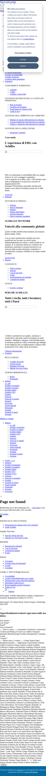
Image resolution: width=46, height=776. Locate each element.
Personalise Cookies (23, 53)
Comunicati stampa (17, 279)
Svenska (8, 489)
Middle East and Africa (19, 368)
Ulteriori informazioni (13, 351)
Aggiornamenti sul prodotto (20, 277)
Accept (23, 59)
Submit (3, 765)
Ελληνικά (8, 491)
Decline (23, 66)
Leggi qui (8, 195)
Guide (12, 275)
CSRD (12, 92)
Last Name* (4, 623)
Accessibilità (10, 576)
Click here (36, 508)
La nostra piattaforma (13, 73)
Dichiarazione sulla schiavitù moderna (19, 581)
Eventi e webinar (16, 288)
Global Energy (15, 364)
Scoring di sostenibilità (13, 75)
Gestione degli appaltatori (15, 79)
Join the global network (14, 536)
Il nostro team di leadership (15, 563)
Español (8, 480)
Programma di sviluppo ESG (21, 109)
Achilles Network (17, 362)
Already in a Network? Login (16, 538)
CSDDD (13, 90)
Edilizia (13, 210)
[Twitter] (1, 517)
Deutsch (8, 463)
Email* (3, 625)
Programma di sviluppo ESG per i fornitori (21, 525)
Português (9, 487)
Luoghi (8, 566)
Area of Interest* (6, 627)
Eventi (7, 553)
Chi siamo (9, 561)
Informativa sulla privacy (14, 583)
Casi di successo (16, 273)
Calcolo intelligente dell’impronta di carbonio (27, 122)
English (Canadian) (12, 467)
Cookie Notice (28, 39)
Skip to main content (8, 2)
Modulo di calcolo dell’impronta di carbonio (27, 120)
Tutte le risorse (15, 268)
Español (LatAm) (11, 483)
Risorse (8, 260)
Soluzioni (8, 81)
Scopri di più (10, 258)
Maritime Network (17, 366)
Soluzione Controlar (17, 133)
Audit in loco (15, 111)
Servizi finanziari (16, 207)
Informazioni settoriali (13, 546)
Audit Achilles (10, 527)
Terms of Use (10, 587)
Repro (12, 377)
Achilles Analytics (12, 77)
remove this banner (31, 772)
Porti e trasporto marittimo (20, 216)
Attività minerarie (16, 214)
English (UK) (10, 472)
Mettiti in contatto (7, 419)
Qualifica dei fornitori (18, 107)
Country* (3, 638)
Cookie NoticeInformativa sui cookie (19, 578)
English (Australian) (12, 465)
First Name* (5, 621)
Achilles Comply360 (18, 94)
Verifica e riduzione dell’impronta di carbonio (27, 124)
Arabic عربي (10, 460)
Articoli (13, 271)
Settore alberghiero (17, 212)
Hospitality (14, 379)
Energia (13, 205)
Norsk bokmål (10, 485)
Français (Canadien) (12, 478)
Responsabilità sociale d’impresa (17, 585)
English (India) (10, 469)
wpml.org (20, 770)
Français (8, 476)
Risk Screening (16, 105)
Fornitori (8, 353)
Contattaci (9, 568)
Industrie (8, 197)
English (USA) (11, 474)
